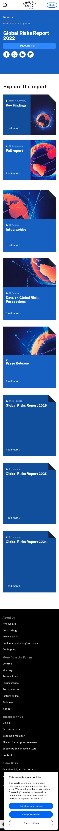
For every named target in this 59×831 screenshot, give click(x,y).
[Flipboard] (30, 54)
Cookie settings (31, 823)
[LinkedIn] (22, 54)
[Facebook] (6, 54)
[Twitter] (14, 54)
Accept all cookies (31, 814)
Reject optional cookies (31, 806)
